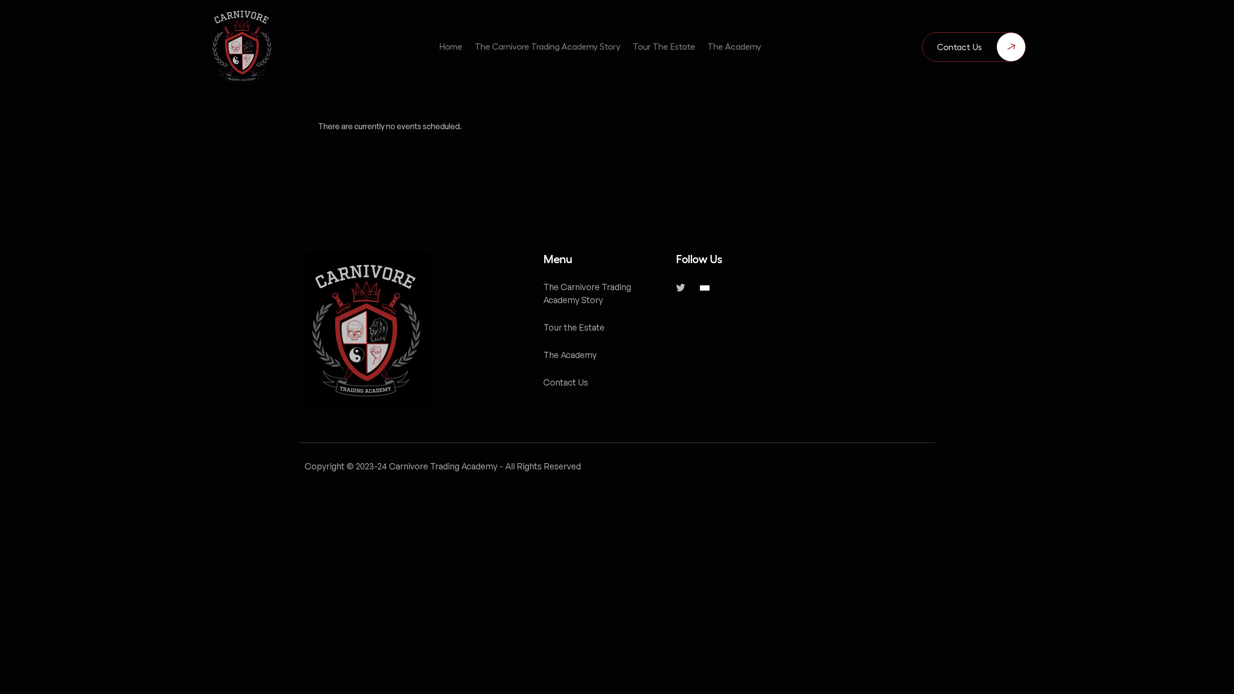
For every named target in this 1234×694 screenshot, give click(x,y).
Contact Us (959, 47)
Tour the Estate (573, 327)
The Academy (570, 354)
